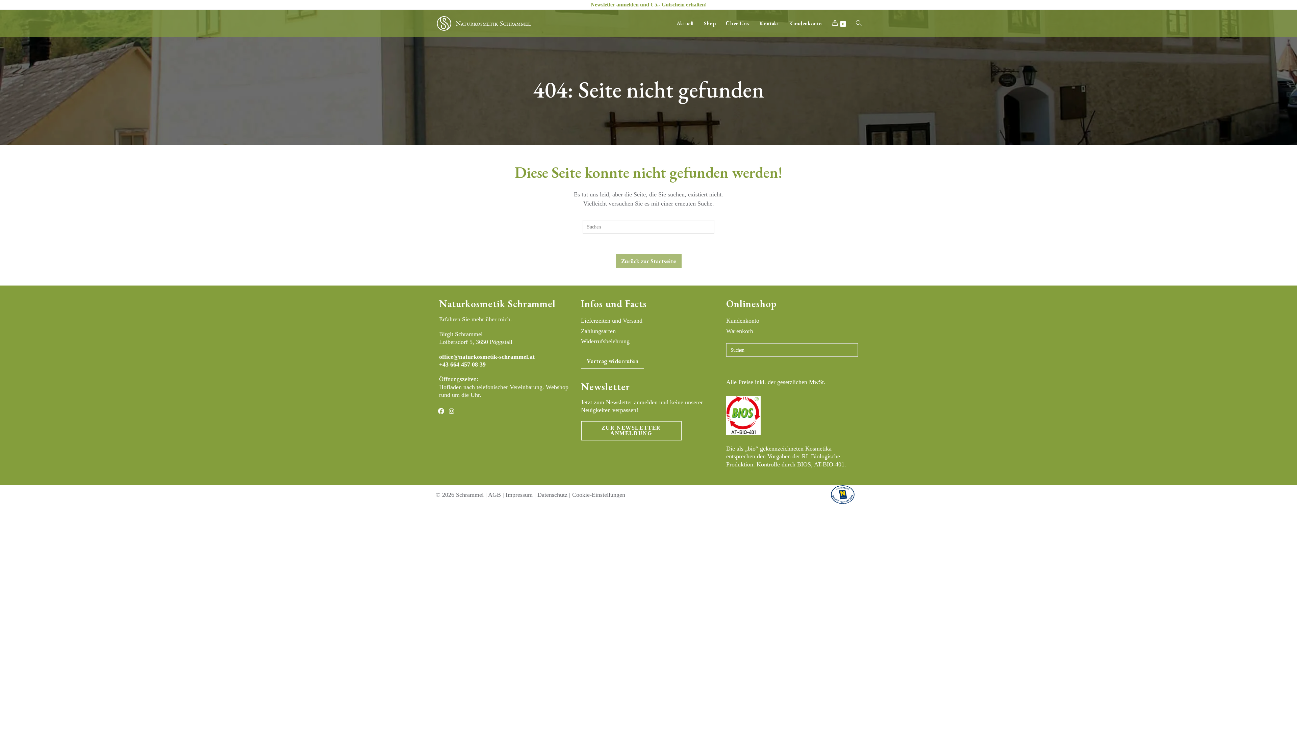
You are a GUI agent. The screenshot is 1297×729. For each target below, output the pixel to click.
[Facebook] (441, 411)
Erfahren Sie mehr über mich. (475, 319)
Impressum (519, 494)
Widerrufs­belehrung (605, 341)
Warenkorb (739, 331)
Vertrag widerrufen (612, 361)
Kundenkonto (742, 320)
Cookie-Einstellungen (598, 494)
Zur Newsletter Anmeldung (631, 430)
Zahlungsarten (598, 331)
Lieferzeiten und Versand (611, 320)
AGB (494, 494)
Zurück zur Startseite (648, 261)
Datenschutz (552, 494)
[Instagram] (451, 411)
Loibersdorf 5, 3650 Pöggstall (475, 342)
